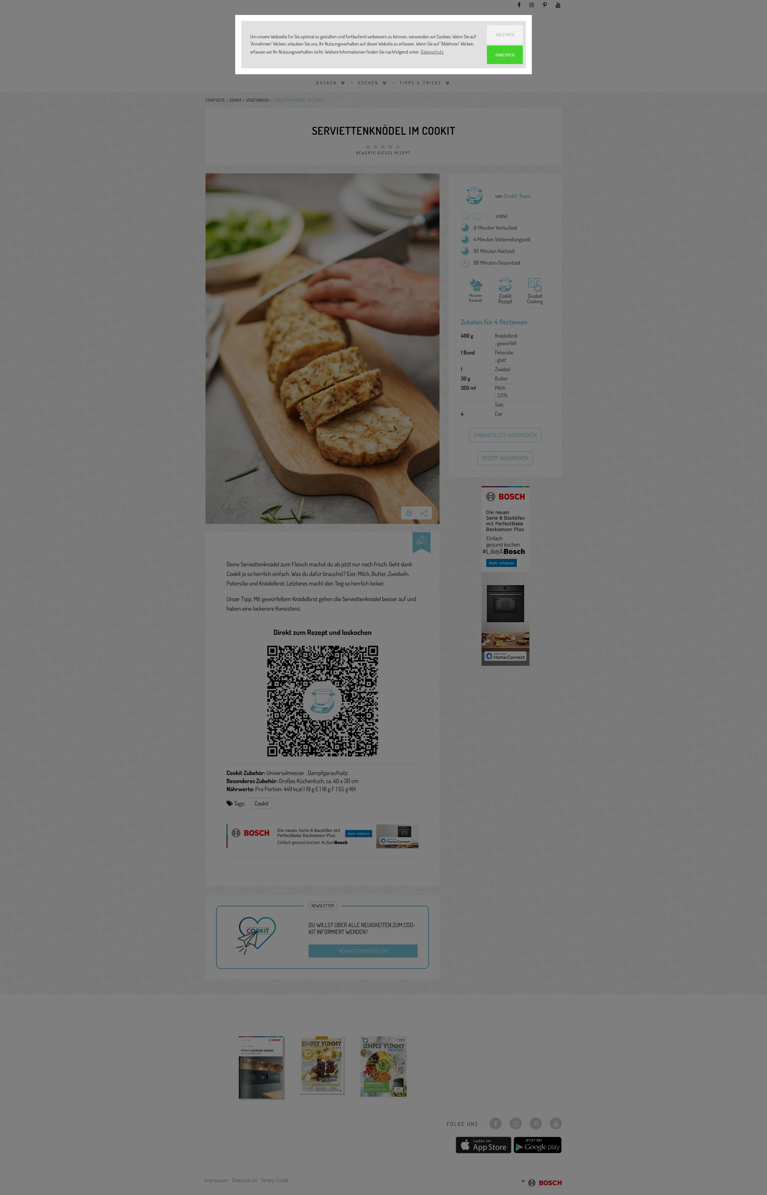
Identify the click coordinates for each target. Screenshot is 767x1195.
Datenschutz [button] (432, 52)
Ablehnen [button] (505, 34)
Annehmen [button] (504, 54)
